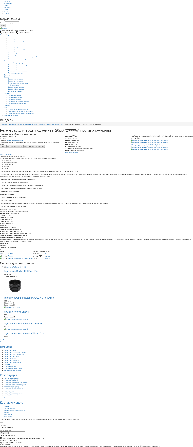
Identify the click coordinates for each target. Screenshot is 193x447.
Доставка (7, 7)
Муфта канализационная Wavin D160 (24, 333)
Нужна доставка (7, 427)
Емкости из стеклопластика (17, 45)
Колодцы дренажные (15, 97)
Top (1, 342)
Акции (6, 5)
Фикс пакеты (8, 416)
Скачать (47, 254)
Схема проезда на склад (15, 140)
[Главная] (3, 28)
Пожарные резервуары (15, 73)
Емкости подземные (14, 55)
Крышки (6, 406)
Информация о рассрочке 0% (34, 146)
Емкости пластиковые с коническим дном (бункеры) (25, 57)
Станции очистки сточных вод (18, 83)
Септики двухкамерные (15, 81)
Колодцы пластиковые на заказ (18, 101)
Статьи (6, 11)
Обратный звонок (12, 35)
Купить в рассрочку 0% (14, 146)
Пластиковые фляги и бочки (13, 368)
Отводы (6, 412)
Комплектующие (11, 402)
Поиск (2, 23)
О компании (8, 3)
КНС (5, 107)
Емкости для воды (14, 39)
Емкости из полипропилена (17, 43)
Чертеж (10, 254)
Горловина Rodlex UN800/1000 (20, 271)
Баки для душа (9, 392)
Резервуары (8, 61)
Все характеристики (71, 152)
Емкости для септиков (15, 51)
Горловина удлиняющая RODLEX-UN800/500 (29, 297)
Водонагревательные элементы (14, 410)
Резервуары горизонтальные (17, 71)
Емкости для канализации (16, 41)
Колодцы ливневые (14, 99)
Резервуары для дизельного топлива (20, 67)
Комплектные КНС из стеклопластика (20, 111)
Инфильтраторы (13, 85)
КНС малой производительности (18, 109)
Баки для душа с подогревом (13, 394)
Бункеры (7, 364)
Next (4, 340)
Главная (4, 124)
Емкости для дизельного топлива (19, 47)
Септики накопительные (16, 87)
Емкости (6, 37)
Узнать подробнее (6, 154)
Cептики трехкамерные (15, 79)
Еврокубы (7, 75)
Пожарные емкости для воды (17, 59)
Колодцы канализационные (17, 103)
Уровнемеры (8, 414)
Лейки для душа (9, 408)
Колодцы (7, 93)
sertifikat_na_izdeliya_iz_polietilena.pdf (20, 258)
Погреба (7, 105)
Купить (3, 146)
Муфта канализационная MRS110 (23, 323)
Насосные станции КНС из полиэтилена (21, 113)
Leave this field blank (7, 435)
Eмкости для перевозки (11, 360)
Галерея (7, 13)
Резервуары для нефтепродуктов (19, 65)
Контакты (7, 1)
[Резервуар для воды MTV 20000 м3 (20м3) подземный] (149, 140)
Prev (1, 340)
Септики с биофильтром (16, 89)
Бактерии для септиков (15, 91)
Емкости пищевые (14, 53)
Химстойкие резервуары (16, 63)
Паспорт (10, 256)
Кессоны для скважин (11, 115)
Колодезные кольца (14, 95)
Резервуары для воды (15, 69)
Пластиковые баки (10, 366)
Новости (6, 9)
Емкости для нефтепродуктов (18, 49)
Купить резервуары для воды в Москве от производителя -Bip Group (40, 124)
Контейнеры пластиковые (12, 370)
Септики (6, 77)
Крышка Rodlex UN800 (16, 311)
